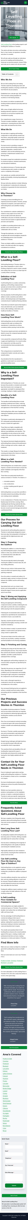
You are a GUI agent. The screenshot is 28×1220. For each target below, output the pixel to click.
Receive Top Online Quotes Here (14, 514)
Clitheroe (5, 1108)
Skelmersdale (6, 1101)
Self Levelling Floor (6, 44)
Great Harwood (7, 1103)
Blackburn (5, 1098)
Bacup (4, 1130)
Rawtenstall (6, 1120)
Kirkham (5, 1071)
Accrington (6, 1113)
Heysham (5, 1078)
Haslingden (6, 1116)
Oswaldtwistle (6, 1111)
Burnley (5, 1118)
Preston (5, 1081)
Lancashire (10, 962)
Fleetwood (20, 960)
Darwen (5, 1106)
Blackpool (3, 962)
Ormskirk (5, 1096)
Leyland (5, 1091)
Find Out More (14, 802)
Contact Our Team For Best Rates (14, 252)
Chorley (5, 1093)
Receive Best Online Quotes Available (14, 367)
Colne (4, 1128)
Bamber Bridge (7, 1088)
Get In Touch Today (14, 68)
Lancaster (5, 1083)
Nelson (5, 1123)
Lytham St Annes (7, 1073)
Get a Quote (13, 37)
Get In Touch (14, 1195)
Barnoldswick (6, 1125)
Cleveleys (13, 960)
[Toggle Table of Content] (16, 74)
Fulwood (5, 1076)
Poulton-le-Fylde (5, 960)
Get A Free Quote (14, 1047)
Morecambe (6, 1086)
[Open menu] (25, 2)
